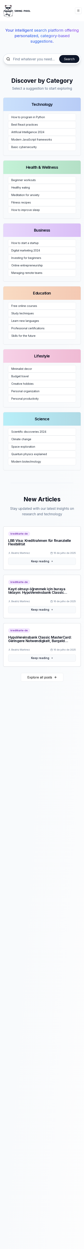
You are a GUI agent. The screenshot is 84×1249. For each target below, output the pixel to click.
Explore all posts (39, 677)
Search (69, 59)
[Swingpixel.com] (17, 10)
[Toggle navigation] (78, 10)
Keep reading (40, 561)
